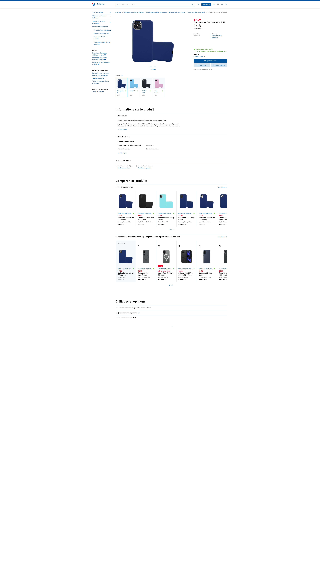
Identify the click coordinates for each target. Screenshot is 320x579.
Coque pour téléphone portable (101, 38)
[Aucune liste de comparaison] (218, 4)
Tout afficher (221, 187)
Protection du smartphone (100, 27)
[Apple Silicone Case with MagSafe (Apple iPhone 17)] (227, 261)
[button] (210, 50)
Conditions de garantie (144, 168)
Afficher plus (123, 129)
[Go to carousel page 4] (173, 229)
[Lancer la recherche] (117, 4)
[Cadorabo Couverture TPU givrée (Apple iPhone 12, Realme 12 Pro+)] (146, 209)
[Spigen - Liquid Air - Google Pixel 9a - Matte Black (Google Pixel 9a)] (186, 261)
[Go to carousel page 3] (171, 229)
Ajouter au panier (211, 61)
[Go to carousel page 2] (170, 229)
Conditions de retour (124, 168)
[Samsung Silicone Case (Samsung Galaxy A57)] (207, 261)
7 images (153, 69)
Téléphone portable (98, 78)
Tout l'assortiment (97, 12)
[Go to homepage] (98, 4)
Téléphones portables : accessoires (99, 22)
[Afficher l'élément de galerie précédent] (115, 41)
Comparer (203, 65)
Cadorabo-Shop (198, 56)
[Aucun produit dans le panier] (226, 4)
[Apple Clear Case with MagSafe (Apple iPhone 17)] (166, 261)
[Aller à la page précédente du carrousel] (118, 209)
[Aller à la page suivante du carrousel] (224, 209)
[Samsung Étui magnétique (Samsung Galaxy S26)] (146, 261)
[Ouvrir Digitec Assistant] (214, 4)
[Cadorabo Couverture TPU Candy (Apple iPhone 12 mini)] (207, 209)
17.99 (197, 19)
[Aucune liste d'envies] (222, 4)
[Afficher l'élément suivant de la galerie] (190, 41)
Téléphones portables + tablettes (99, 17)
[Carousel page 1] (169, 229)
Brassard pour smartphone (101, 33)
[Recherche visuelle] (192, 4)
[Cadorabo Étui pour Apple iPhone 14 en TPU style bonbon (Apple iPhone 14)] (227, 209)
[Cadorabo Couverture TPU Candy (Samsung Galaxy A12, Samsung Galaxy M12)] (126, 209)
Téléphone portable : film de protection (102, 43)
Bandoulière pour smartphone (102, 30)
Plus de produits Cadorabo (217, 36)
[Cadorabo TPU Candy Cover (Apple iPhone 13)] (166, 209)
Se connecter (206, 4)
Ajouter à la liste (220, 65)
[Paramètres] (198, 4)
